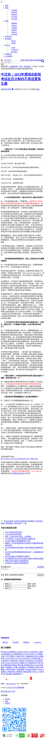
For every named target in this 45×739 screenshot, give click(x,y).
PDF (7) (41, 669)
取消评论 (40, 567)
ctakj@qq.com (10, 684)
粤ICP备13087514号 (8, 691)
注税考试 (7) (23, 667)
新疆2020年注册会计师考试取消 (16, 561)
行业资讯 (14, 10)
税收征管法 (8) (31, 665)
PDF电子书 (14, 50)
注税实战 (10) (16, 661)
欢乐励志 (8, 39)
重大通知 (30, 60)
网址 (6, 588)
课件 (6, 21)
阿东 (9, 89)
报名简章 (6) (28, 672)
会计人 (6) (37, 672)
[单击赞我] (13, 89)
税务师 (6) (20, 672)
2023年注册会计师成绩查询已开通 (17, 541)
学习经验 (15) (12, 656)
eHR (6, 701)
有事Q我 (24, 60)
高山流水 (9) (31, 661)
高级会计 (14, 32)
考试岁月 (8, 36)
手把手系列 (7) (11, 669)
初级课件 (14, 23)
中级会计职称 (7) (32, 669)
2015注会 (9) (16, 663)
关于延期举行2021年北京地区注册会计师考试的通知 (24, 558)
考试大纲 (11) (38, 658)
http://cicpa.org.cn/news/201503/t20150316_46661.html (19, 459)
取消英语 (14, 473)
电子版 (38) (5, 652)
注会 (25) (28, 652)
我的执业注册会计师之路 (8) (15, 665)
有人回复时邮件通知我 (15, 575)
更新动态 (14, 14)
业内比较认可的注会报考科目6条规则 (20, 521)
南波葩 (13, 43)
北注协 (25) (36, 652)
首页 (6, 6)
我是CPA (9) (25, 663)
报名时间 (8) (34, 663)
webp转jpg (37, 642)
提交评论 (40, 575)
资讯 (6, 8)
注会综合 (21, 473)
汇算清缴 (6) (9, 674)
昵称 (6, 584)
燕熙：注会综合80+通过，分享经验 (18, 536)
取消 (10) (24, 661)
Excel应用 (8, 56)
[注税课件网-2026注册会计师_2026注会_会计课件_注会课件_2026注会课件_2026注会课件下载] (2, 2)
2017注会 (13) (12, 658)
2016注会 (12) (28, 658)
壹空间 (7, 699)
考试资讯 (14, 12)
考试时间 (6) (12, 672)
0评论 (38, 89)
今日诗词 (15, 642)
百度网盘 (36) (14, 652)
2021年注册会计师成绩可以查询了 (17, 556)
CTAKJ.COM (11, 687)
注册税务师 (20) (19, 654)
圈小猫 (5, 642)
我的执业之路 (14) (33, 656)
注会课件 (14, 28)
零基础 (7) (32, 667)
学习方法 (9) (7, 663)
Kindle (13, 47)
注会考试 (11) (6, 661)
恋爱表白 (26, 642)
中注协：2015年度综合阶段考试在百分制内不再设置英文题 (21, 78)
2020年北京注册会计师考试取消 (16, 563)
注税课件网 (13, 66)
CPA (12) (20, 658)
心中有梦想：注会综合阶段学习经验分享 (20, 539)
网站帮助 (37, 60)
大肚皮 (7, 703)
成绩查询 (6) (18, 674)
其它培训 (14, 34)
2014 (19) (28, 654)
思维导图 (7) (21, 669)
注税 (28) (22, 652)
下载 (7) (16, 667)
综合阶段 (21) (8, 654)
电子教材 (14, 52)
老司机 (13, 41)
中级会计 (14, 25)
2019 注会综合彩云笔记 (13, 532)
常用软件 (8, 54)
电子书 (7, 45)
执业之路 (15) (22, 656)
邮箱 (6, 586)
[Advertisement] (22, 113)
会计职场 (14, 19)
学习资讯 (14, 17)
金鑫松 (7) (4, 672)
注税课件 (14, 30)
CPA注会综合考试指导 (13, 534)
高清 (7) (38, 667)
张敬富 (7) (10, 667)
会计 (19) (34, 654)
